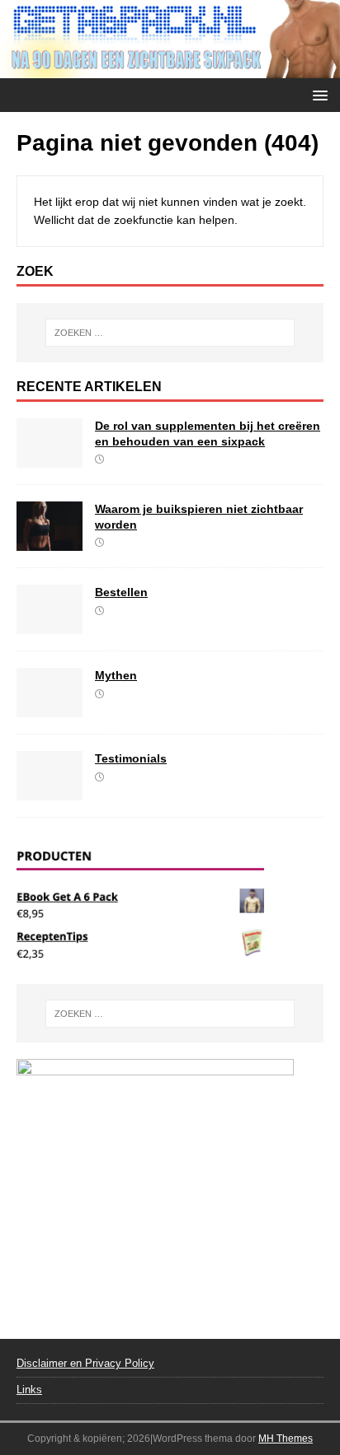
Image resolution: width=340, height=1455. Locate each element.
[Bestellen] (50, 625)
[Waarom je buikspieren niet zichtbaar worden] (50, 541)
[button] (317, 94)
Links (29, 1389)
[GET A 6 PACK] (170, 69)
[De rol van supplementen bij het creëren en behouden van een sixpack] (50, 458)
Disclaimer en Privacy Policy (85, 1363)
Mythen (116, 675)
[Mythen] (50, 708)
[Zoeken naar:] (170, 333)
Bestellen (121, 592)
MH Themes (285, 1438)
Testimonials (131, 758)
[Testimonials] (50, 791)
